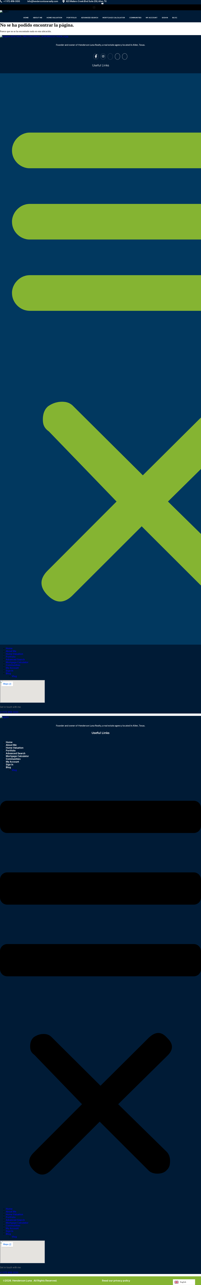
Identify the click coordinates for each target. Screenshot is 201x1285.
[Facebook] (90, 3)
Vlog (14, 676)
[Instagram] (96, 3)
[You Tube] (102, 3)
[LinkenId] (124, 56)
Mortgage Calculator (114, 18)
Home (26, 18)
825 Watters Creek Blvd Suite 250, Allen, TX (86, 1)
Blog (174, 18)
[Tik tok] (108, 3)
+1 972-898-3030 (12, 1)
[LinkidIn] (113, 7)
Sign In (165, 18)
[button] (100, 989)
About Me (37, 18)
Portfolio (72, 18)
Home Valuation (54, 18)
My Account (151, 18)
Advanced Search (89, 18)
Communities (135, 18)
